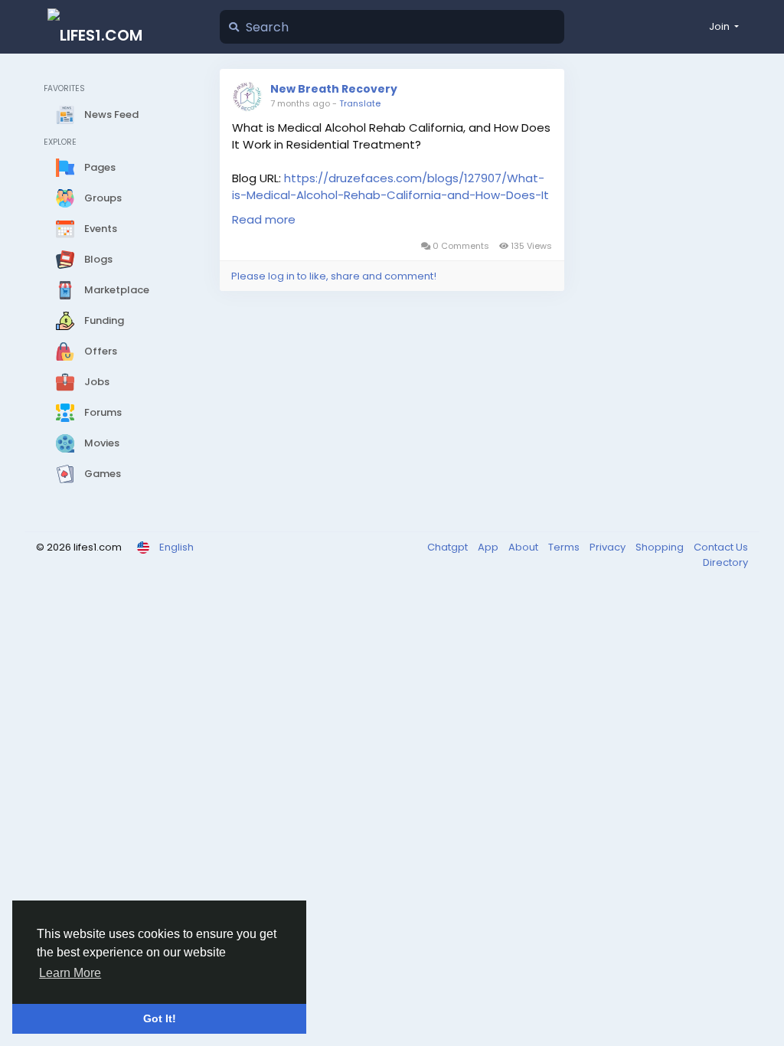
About (524, 547)
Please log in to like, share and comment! (333, 276)
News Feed (110, 113)
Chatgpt (448, 547)
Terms (565, 547)
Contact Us (721, 547)
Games (101, 473)
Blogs (97, 259)
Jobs (95, 381)
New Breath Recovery (333, 88)
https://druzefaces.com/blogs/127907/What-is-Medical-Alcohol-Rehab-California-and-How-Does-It (390, 186)
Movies (100, 443)
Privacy (609, 547)
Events (99, 228)
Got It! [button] (159, 1018)
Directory (725, 562)
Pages (99, 167)
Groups (102, 198)
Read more (264, 219)
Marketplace (115, 290)
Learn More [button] (70, 972)
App (489, 547)
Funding (103, 320)
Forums (102, 412)
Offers (99, 351)
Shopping (660, 547)
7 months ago (300, 103)
